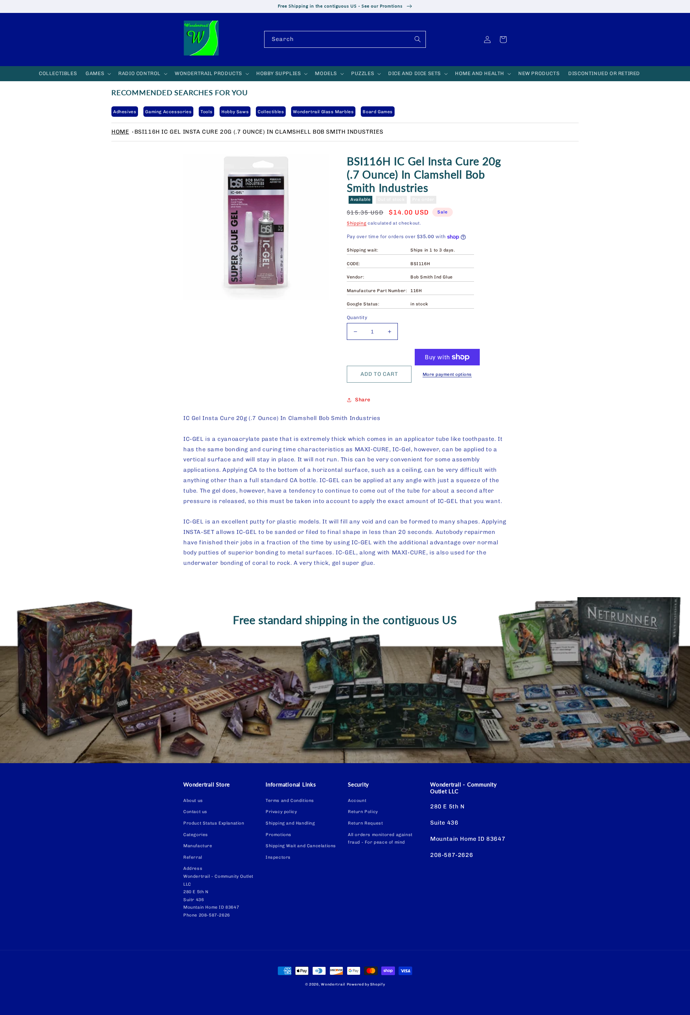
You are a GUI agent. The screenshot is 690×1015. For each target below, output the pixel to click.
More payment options (447, 374)
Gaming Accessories (168, 111)
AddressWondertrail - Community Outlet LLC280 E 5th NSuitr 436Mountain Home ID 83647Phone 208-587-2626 (218, 892)
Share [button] (363, 400)
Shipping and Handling (290, 823)
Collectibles (271, 111)
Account (357, 800)
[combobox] (345, 39)
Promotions (278, 834)
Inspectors (278, 857)
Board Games (378, 111)
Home (120, 131)
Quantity (357, 317)
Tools (206, 111)
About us (193, 800)
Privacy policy (281, 811)
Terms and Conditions (290, 800)
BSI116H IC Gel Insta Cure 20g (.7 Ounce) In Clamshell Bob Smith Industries (258, 131)
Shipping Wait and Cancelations (301, 845)
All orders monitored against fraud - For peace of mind (380, 838)
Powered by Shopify (366, 984)
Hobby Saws (235, 111)
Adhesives (124, 111)
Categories (195, 834)
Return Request (365, 823)
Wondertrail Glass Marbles (323, 111)
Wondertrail (333, 984)
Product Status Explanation (213, 823)
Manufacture (197, 845)
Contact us (195, 811)
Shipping (357, 223)
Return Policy (363, 811)
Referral (192, 857)
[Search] (418, 39)
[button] (97, 73)
